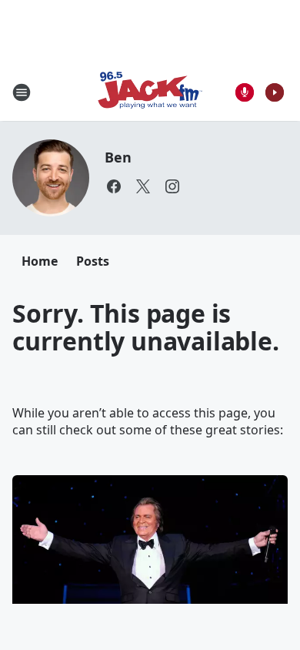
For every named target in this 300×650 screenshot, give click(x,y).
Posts (92, 261)
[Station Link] (150, 92)
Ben (118, 157)
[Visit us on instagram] (172, 186)
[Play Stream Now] (274, 92)
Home (40, 261)
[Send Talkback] (244, 92)
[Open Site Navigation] (21, 92)
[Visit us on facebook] (114, 186)
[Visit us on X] (143, 186)
